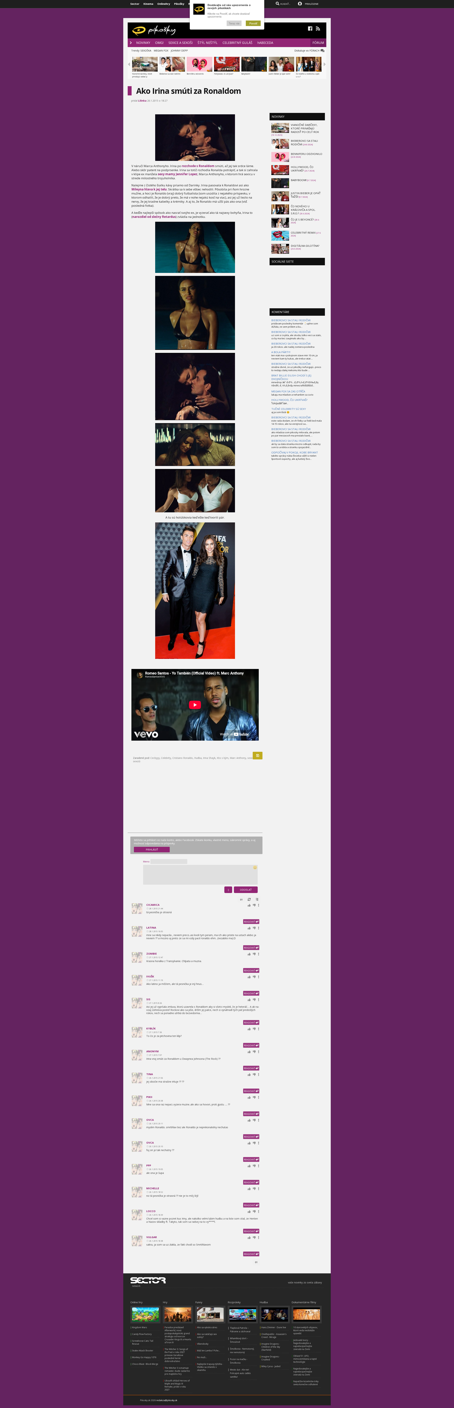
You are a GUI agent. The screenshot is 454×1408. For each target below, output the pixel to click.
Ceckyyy (155, 758)
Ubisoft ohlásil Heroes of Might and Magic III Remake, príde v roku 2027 (177, 1385)
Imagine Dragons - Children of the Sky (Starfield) (270, 1346)
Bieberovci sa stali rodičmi (169, 74)
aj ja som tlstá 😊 (280, 412)
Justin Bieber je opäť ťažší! (279, 74)
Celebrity (166, 758)
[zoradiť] (257, 900)
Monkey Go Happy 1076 (144, 1357)
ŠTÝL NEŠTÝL (208, 43)
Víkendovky (202, 1343)
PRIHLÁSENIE (312, 3)
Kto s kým (222, 758)
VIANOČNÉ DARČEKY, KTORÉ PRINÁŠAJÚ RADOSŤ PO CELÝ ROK (305, 128)
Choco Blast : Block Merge (145, 1364)
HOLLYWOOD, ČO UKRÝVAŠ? (302, 168)
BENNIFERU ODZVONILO (306, 154)
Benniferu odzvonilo (195, 74)
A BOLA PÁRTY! (280, 352)
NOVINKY (143, 43)
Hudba (198, 758)
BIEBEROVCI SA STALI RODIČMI (291, 320)
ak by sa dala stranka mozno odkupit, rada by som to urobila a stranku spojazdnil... (296, 445)
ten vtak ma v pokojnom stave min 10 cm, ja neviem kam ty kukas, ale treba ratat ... (294, 357)
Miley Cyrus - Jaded (270, 1366)
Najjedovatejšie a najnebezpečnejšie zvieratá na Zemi (302, 1371)
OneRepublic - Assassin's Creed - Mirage (273, 1336)
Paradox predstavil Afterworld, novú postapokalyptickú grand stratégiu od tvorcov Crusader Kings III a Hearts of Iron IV (178, 1335)
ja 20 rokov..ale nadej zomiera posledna (292, 346)
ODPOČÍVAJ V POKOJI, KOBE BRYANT (294, 452)
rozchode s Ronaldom (198, 166)
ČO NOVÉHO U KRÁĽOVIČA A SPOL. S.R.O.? (303, 209)
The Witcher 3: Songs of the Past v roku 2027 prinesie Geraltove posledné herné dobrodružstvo (176, 1355)
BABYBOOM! (298, 180)
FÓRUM (318, 43)
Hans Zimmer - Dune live (273, 1327)
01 (241, 899)
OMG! (159, 43)
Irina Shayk (209, 758)
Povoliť (253, 23)
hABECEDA (265, 43)
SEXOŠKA (145, 50)
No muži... (202, 1357)
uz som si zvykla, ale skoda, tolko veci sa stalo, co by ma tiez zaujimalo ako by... (296, 337)
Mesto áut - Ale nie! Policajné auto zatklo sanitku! (240, 1373)
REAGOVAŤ (250, 921)
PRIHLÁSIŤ (152, 849)
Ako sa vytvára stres (207, 1327)
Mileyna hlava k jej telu (149, 189)
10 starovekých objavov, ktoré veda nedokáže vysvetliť (305, 1330)
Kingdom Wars (139, 1327)
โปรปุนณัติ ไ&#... (279, 403)
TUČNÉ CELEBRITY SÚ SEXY (288, 409)
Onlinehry (163, 3)
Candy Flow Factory (142, 1334)
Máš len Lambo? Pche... (208, 1350)
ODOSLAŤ (246, 889)
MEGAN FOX (161, 50)
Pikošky (179, 3)
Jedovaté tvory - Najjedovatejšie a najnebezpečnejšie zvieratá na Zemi (302, 1345)
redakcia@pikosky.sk (166, 1400)
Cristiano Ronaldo (182, 758)
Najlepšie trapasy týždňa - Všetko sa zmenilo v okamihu (210, 1367)
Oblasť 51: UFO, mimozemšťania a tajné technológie (305, 1358)
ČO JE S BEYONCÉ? (303, 219)
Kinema (148, 3)
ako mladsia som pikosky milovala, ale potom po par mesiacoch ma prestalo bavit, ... (295, 434)
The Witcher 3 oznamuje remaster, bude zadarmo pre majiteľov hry (177, 1370)
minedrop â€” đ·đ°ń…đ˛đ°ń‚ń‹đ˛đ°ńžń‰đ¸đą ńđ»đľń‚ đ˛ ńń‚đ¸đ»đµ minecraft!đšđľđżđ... (294, 384)
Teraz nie (234, 23)
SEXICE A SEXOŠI (180, 43)
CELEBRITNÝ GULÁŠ (237, 43)
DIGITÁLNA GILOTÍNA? (305, 245)
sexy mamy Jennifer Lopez (177, 174)
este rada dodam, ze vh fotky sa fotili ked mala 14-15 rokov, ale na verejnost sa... (296, 422)
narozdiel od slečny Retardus (154, 217)
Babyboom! (245, 74)
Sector (134, 3)
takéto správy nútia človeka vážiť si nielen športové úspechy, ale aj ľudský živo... (293, 457)
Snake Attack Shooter (142, 1350)
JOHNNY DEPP (179, 50)
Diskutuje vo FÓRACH (307, 50)
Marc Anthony (238, 758)
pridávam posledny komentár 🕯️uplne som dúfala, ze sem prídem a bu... (294, 325)
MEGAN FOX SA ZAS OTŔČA (288, 391)
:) (228, 889)
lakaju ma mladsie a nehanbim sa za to (292, 394)
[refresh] (249, 900)
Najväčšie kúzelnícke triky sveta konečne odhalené (306, 1383)
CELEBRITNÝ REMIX (303, 232)
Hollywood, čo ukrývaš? (223, 74)
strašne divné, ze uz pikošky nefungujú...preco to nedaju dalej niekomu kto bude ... (296, 368)
